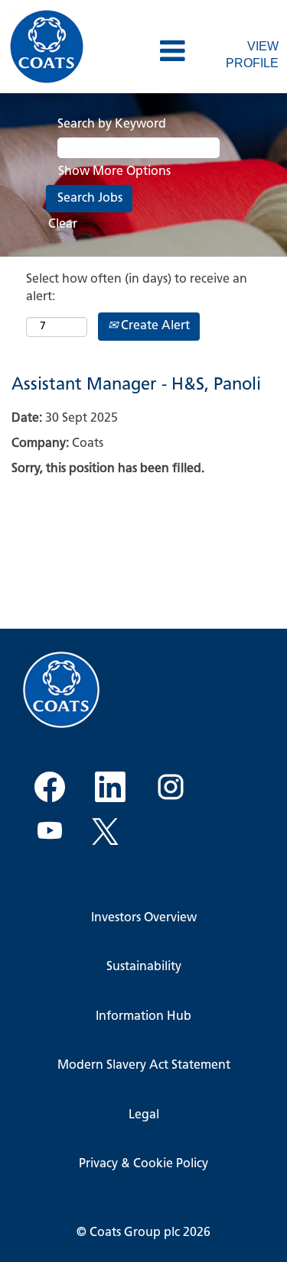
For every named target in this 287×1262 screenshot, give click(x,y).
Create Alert (154, 326)
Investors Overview (144, 918)
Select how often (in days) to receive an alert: (136, 288)
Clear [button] (62, 224)
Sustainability (143, 967)
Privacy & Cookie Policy (143, 1164)
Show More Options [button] (114, 172)
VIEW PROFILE (252, 55)
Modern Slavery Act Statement (143, 1066)
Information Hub (143, 1017)
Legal (144, 1115)
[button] (143, 53)
